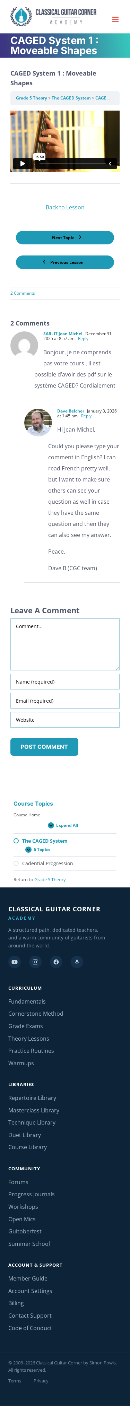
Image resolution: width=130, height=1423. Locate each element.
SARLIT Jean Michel (63, 334)
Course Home (27, 815)
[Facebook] (56, 962)
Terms (14, 1381)
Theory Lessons (28, 1038)
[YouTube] (14, 962)
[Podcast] (77, 962)
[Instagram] (35, 962)
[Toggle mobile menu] (116, 19)
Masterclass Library (33, 1110)
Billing (16, 1303)
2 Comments (22, 293)
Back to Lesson (65, 207)
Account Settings (30, 1291)
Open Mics (22, 1219)
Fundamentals (27, 1001)
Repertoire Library (32, 1098)
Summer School (29, 1244)
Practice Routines (31, 1051)
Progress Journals (31, 1194)
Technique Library (31, 1122)
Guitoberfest (25, 1231)
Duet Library (24, 1135)
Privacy (41, 1381)
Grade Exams (25, 1026)
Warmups (21, 1063)
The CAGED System (72, 98)
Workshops (23, 1207)
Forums (18, 1182)
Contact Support (30, 1315)
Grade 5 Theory (32, 98)
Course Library (27, 1147)
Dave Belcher (70, 411)
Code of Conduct (30, 1328)
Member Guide (27, 1278)
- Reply (81, 338)
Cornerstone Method (35, 1013)
